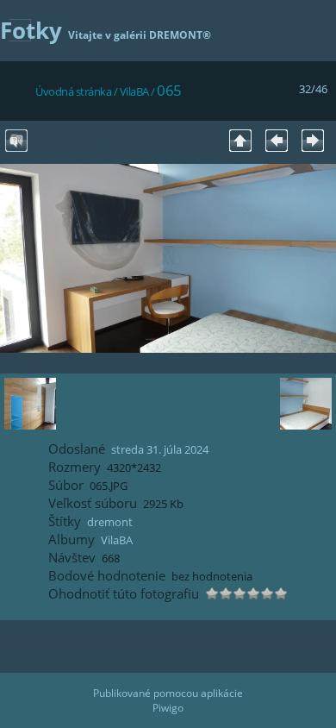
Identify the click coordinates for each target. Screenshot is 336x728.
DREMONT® (180, 35)
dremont (110, 522)
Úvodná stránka (73, 91)
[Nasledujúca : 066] (313, 140)
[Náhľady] (240, 140)
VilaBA (134, 91)
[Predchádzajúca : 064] (276, 140)
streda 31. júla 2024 (159, 449)
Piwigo (168, 707)
